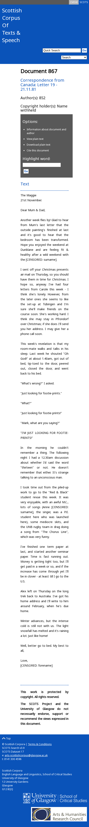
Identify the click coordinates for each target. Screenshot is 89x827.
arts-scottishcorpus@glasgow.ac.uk (26, 755)
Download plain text (38, 144)
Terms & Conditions (40, 744)
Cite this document (38, 150)
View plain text (35, 139)
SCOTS (84, 2)
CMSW (74, 2)
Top (8, 738)
